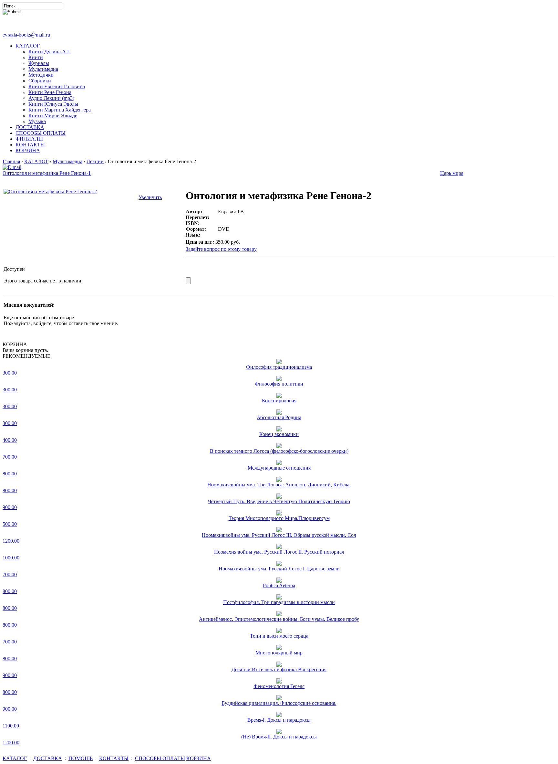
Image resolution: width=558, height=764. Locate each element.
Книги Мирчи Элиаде (52, 115)
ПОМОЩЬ (80, 758)
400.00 (10, 440)
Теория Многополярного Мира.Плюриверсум (279, 518)
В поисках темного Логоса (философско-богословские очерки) (279, 451)
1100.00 (11, 725)
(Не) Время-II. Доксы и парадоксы (279, 736)
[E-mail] (12, 165)
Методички (41, 75)
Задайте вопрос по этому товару (221, 249)
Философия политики (279, 384)
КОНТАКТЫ (30, 144)
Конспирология (279, 400)
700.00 (10, 457)
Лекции (95, 161)
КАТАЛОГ (28, 45)
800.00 (10, 473)
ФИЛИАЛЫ (29, 139)
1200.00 (11, 541)
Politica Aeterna (279, 585)
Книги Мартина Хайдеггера (59, 109)
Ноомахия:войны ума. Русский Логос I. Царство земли (279, 568)
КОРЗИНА (28, 150)
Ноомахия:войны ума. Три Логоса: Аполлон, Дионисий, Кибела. (279, 484)
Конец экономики (279, 434)
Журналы (38, 63)
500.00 (10, 524)
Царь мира (451, 173)
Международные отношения (279, 468)
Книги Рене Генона (49, 92)
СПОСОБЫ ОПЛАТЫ (41, 133)
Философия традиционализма (279, 367)
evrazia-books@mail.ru (26, 34)
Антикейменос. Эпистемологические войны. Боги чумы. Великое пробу (279, 619)
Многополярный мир (279, 652)
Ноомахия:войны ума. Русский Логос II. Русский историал (279, 552)
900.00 (10, 507)
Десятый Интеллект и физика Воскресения (279, 669)
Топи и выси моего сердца (279, 636)
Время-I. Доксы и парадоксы (279, 720)
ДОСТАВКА (30, 127)
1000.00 (11, 557)
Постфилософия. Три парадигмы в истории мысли (279, 602)
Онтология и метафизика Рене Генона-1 (47, 173)
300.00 (10, 373)
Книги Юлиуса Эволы (53, 104)
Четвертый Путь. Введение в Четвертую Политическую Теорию (279, 501)
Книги (35, 57)
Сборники (39, 80)
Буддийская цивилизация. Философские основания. (279, 703)
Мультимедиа (43, 69)
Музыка (37, 121)
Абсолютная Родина (279, 417)
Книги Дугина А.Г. (49, 51)
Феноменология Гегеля (279, 686)
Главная (11, 161)
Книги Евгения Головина (56, 86)
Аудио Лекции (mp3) (51, 98)
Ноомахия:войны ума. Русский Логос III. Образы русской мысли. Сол (279, 535)
